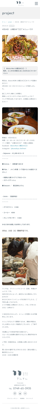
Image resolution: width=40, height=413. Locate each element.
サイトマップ (29, 398)
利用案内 (22, 398)
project (10, 22)
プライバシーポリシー (12, 398)
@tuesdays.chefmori (18, 148)
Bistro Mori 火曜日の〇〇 (19, 146)
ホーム (3, 22)
